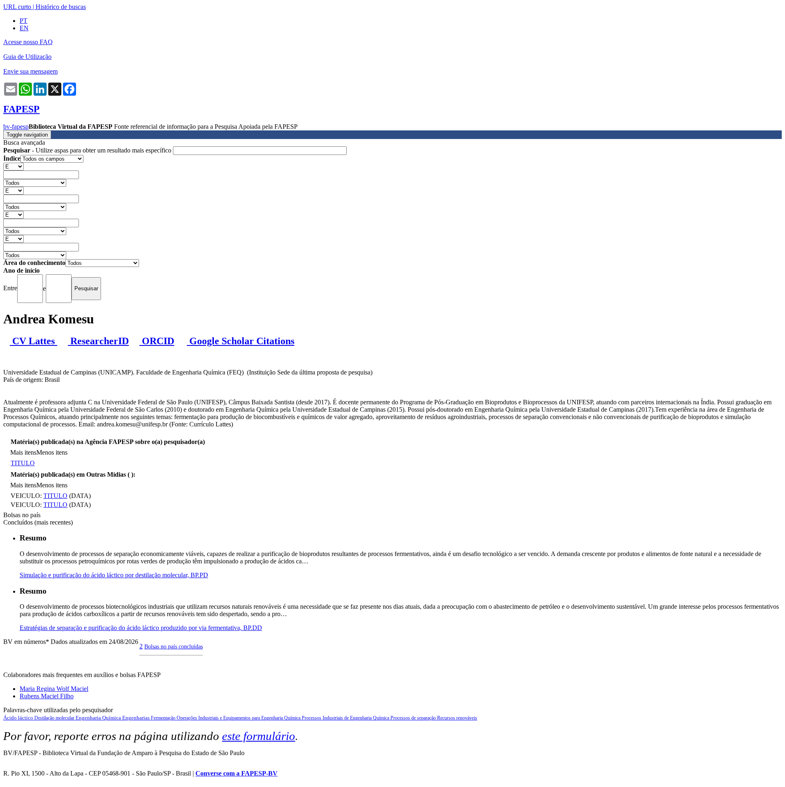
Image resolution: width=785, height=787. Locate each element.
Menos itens (51, 452)
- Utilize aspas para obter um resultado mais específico (88, 150)
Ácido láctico (18, 718)
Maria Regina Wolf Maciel (54, 688)
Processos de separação (413, 718)
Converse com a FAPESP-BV (236, 773)
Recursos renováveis (457, 718)
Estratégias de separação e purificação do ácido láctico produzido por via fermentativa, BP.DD (141, 627)
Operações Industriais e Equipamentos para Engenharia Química (239, 718)
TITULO (23, 463)
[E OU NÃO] (13, 166)
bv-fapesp (16, 126)
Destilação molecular (55, 718)
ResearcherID (98, 341)
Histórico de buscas (61, 6)
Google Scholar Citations (240, 341)
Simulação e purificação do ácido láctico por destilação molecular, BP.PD (114, 575)
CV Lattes (33, 341)
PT (23, 20)
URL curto (17, 6)
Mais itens (23, 452)
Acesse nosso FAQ (28, 41)
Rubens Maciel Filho (47, 696)
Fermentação (164, 718)
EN (24, 28)
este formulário (258, 735)
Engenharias (136, 718)
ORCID (156, 341)
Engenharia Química (99, 718)
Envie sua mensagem (30, 71)
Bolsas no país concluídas (173, 646)
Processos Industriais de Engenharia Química (346, 718)
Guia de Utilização (27, 56)
